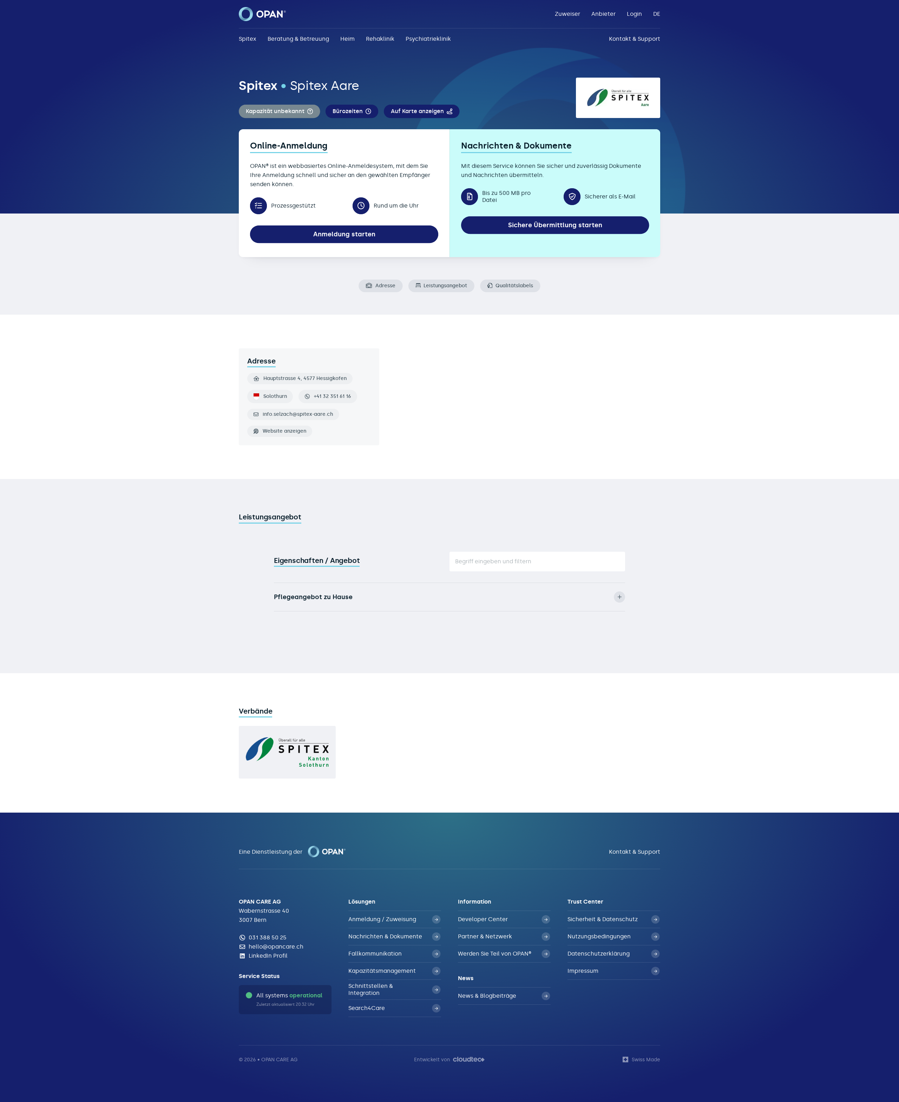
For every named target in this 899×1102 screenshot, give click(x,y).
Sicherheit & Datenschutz (602, 919)
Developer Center (483, 919)
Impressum (582, 970)
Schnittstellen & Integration (370, 989)
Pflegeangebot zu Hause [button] (313, 597)
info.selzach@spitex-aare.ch (298, 414)
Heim (347, 38)
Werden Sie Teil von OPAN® (494, 953)
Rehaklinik (380, 38)
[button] (279, 111)
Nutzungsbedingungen (599, 936)
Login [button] (634, 14)
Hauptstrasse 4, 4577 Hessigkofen (305, 378)
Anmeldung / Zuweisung (382, 919)
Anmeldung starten (344, 234)
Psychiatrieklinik (428, 38)
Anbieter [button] (603, 14)
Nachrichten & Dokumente (385, 936)
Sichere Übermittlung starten (555, 225)
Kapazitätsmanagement (382, 970)
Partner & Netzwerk (485, 936)
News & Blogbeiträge (487, 995)
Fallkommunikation (375, 953)
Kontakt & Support (634, 38)
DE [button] (656, 14)
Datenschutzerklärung (598, 953)
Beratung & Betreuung (298, 38)
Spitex (247, 38)
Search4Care (366, 1008)
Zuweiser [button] (567, 14)
